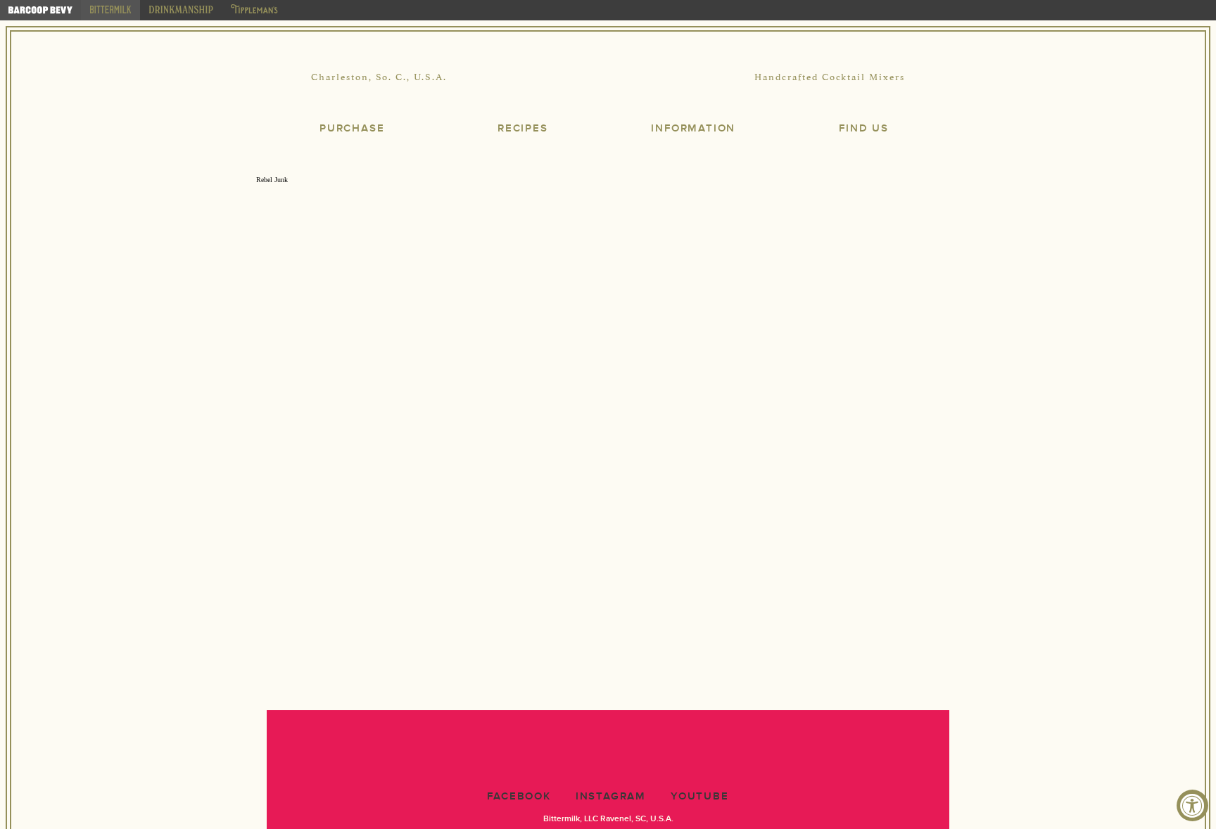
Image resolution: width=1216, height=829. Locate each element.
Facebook (518, 796)
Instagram (611, 796)
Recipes (523, 128)
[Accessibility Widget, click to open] (1192, 805)
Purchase (351, 128)
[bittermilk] (110, 10)
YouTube (700, 796)
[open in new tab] (40, 10)
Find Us (864, 128)
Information (693, 128)
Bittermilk (608, 77)
